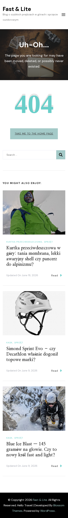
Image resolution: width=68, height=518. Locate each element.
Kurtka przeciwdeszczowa (24, 241)
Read (54, 275)
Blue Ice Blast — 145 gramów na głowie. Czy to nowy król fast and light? (31, 449)
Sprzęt (48, 241)
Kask (9, 342)
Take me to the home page (34, 133)
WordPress (47, 511)
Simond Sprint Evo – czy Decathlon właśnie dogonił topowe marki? (32, 354)
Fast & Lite (17, 9)
